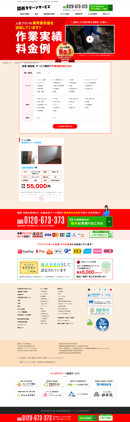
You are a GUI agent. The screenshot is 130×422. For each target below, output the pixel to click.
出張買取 (40, 86)
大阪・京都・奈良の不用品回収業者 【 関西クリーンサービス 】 (64, 411)
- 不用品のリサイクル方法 (64, 304)
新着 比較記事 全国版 (23, 319)
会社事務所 (88, 105)
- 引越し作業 (43, 304)
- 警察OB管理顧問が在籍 (64, 301)
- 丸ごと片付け (44, 294)
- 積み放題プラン (44, 301)
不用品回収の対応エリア (24, 297)
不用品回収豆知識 (22, 322)
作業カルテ (20, 327)
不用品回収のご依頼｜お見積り (66, 317)
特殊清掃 (40, 89)
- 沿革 (59, 294)
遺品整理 (72, 92)
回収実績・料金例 (49, 14)
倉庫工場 (72, 108)
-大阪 (18, 300)
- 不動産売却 (43, 299)
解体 (55, 92)
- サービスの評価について (64, 313)
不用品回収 (72, 83)
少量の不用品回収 (59, 86)
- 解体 (41, 309)
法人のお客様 (21, 309)
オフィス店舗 (42, 80)
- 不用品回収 (43, 291)
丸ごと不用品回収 (90, 83)
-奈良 (18, 306)
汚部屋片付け (89, 86)
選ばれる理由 (24, 14)
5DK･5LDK (57, 102)
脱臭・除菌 (41, 92)
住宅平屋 (56, 108)
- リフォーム (43, 306)
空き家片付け (89, 89)
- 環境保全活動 (61, 306)
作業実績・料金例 (22, 291)
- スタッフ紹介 (61, 296)
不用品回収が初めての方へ (24, 289)
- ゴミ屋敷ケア (44, 318)
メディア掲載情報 (22, 312)
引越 (70, 86)
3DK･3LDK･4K (89, 99)
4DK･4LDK (41, 102)
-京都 (18, 303)
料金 (36, 14)
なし (55, 118)
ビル (70, 105)
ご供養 (71, 80)
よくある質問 (92, 14)
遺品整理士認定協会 (25, 277)
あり (39, 118)
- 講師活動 (60, 299)
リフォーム (41, 83)
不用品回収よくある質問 (24, 315)
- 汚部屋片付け (44, 313)
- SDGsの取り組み (62, 309)
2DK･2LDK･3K (73, 99)
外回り (87, 108)
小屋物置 (40, 111)
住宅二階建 (41, 108)
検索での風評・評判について (65, 323)
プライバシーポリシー (63, 320)
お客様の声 (79, 14)
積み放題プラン (74, 89)
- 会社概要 (60, 291)
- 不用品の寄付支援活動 (63, 311)
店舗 (55, 111)
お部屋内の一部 (42, 105)
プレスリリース (21, 325)
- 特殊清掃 (43, 321)
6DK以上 (72, 102)
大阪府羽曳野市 (27, 167)
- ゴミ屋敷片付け (44, 316)
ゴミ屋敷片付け (58, 80)
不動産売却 (57, 83)
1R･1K (55, 99)
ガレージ (56, 105)
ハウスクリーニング (91, 80)
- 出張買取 (43, 311)
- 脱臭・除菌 (43, 323)
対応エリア (106, 14)
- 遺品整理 (43, 296)
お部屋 (87, 102)
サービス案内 (64, 14)
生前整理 (56, 89)
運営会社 (59, 289)
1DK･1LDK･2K (42, 99)
